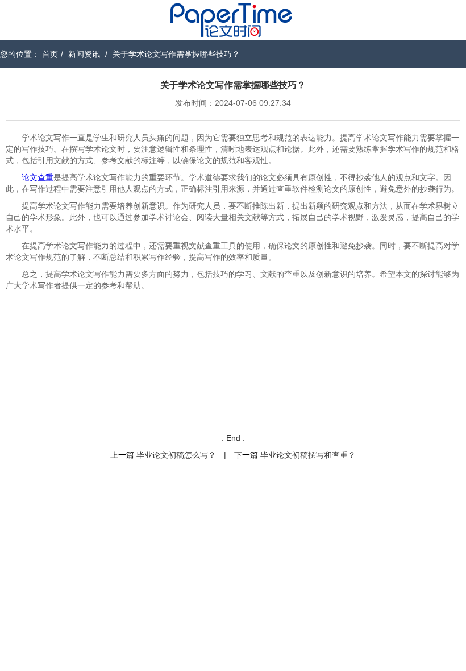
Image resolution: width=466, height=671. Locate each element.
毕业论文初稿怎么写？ (176, 454)
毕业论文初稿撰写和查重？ (308, 454)
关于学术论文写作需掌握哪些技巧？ (176, 54)
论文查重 (37, 177)
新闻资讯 (84, 54)
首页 (50, 54)
